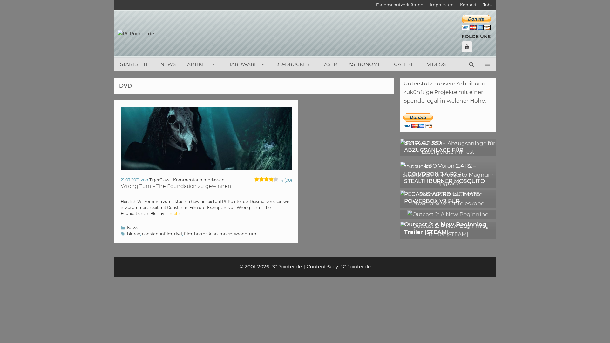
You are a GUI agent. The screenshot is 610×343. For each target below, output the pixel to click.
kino (213, 234)
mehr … (177, 213)
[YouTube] (467, 46)
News (168, 64)
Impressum (442, 4)
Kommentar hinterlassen (199, 180)
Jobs (487, 4)
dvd (178, 234)
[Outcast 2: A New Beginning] (448, 214)
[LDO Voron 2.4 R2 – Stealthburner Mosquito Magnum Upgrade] (448, 183)
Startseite (134, 64)
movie (226, 234)
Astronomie (366, 64)
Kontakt (468, 4)
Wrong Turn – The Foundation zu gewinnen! (177, 186)
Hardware (242, 64)
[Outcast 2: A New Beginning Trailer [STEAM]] (448, 234)
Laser (329, 64)
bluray (133, 234)
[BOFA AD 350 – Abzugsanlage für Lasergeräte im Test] (448, 152)
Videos (436, 64)
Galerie (405, 64)
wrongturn (245, 234)
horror (200, 234)
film (188, 234)
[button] (487, 64)
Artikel (197, 64)
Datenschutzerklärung (400, 4)
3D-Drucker (293, 64)
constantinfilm (157, 234)
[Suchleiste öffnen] (471, 64)
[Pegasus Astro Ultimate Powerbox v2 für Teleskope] (448, 203)
